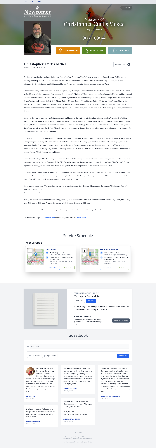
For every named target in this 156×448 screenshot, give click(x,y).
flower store (81, 217)
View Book (79, 301)
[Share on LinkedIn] (94, 38)
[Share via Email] (99, 38)
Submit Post (123, 356)
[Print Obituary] (103, 38)
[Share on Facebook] (85, 38)
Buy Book (91, 301)
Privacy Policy (72, 438)
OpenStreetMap (80, 442)
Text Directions (52, 268)
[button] (35, 254)
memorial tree (49, 217)
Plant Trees (67, 268)
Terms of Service (84, 438)
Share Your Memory (121, 320)
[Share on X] (89, 38)
